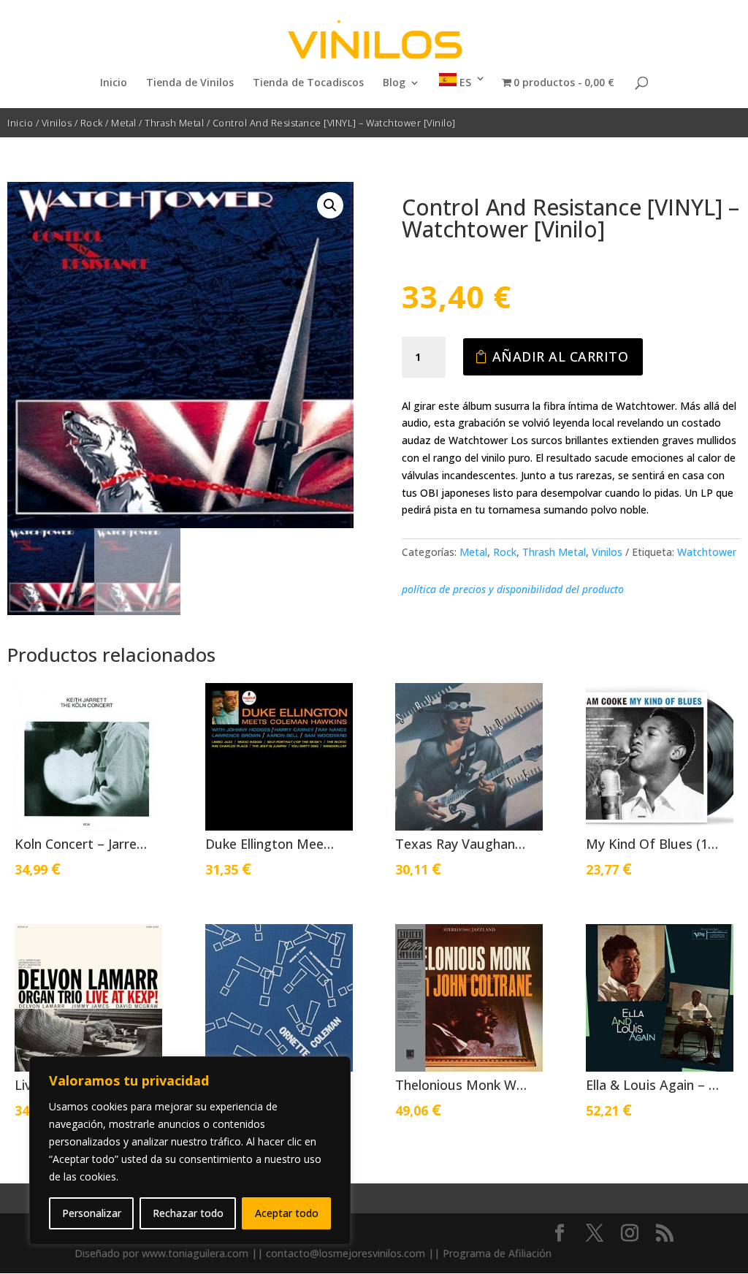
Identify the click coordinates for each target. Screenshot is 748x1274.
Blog (394, 83)
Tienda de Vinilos (190, 83)
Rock (91, 122)
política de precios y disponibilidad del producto (513, 589)
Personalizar (91, 1213)
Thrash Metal (174, 122)
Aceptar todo (286, 1213)
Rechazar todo (188, 1213)
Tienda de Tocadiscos (308, 83)
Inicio (113, 83)
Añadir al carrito (560, 356)
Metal (124, 122)
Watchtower (706, 552)
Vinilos (57, 122)
